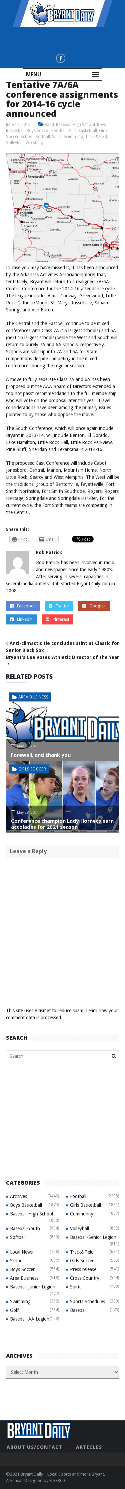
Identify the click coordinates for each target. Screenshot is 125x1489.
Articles (89, 1447)
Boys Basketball (26, 1205)
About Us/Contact (35, 1447)
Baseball (78, 1310)
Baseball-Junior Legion (32, 1286)
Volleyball (15, 142)
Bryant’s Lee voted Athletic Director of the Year (62, 657)
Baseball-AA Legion (29, 1319)
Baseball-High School (75, 124)
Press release (83, 1269)
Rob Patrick (49, 552)
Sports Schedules (87, 1301)
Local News (21, 1252)
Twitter (62, 606)
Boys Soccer (38, 130)
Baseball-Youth (25, 1228)
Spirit (57, 136)
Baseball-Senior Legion (93, 1237)
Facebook (26, 606)
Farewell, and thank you (41, 754)
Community (81, 1213)
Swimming (73, 136)
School (27, 136)
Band (49, 124)
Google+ (97, 606)
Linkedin (25, 619)
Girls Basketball (83, 130)
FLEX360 (57, 1480)
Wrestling (34, 142)
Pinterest (61, 619)
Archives (18, 1196)
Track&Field (96, 136)
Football (59, 130)
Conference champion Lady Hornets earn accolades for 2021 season (62, 823)
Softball (43, 136)
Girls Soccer (32, 769)
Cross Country (84, 1278)
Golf (14, 1310)
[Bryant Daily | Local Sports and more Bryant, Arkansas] (63, 13)
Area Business (33, 697)
